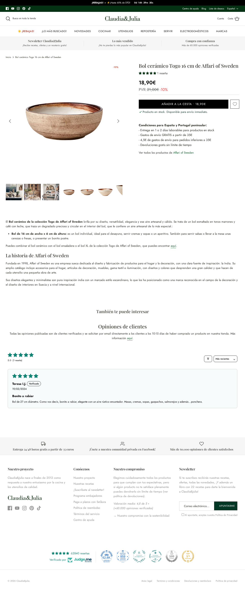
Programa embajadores (88, 496)
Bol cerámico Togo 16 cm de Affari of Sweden (38, 57)
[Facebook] (7, 8)
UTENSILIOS (125, 31)
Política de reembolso (87, 508)
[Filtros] (208, 359)
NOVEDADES (82, 31)
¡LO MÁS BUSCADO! (54, 31)
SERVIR (168, 31)
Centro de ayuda (190, 8)
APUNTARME (227, 506)
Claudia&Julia (22, 581)
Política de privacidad (226, 581)
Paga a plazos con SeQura (90, 502)
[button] (148, 73)
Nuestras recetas (84, 484)
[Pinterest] (23, 8)
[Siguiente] (118, 121)
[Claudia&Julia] (122, 19)
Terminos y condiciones (168, 581)
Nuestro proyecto (84, 478)
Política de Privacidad (226, 515)
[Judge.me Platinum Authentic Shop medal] (139, 556)
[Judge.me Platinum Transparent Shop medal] (155, 556)
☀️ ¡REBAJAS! (26, 31)
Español (231, 8)
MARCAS (221, 31)
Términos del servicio (87, 514)
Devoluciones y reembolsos (197, 581)
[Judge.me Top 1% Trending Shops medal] (188, 556)
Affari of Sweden (183, 153)
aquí (173, 246)
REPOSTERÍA (148, 31)
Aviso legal (146, 581)
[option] (64, 121)
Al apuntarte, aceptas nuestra (211, 515)
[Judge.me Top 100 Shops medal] (172, 556)
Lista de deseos (216, 8)
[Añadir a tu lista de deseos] (234, 104)
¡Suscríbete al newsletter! (89, 490)
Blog (204, 8)
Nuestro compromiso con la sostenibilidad (142, 516)
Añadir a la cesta (184, 104)
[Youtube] (12, 8)
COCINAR (104, 31)
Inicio (8, 57)
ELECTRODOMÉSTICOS (194, 31)
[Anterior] (10, 121)
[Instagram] (18, 8)
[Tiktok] (29, 8)
